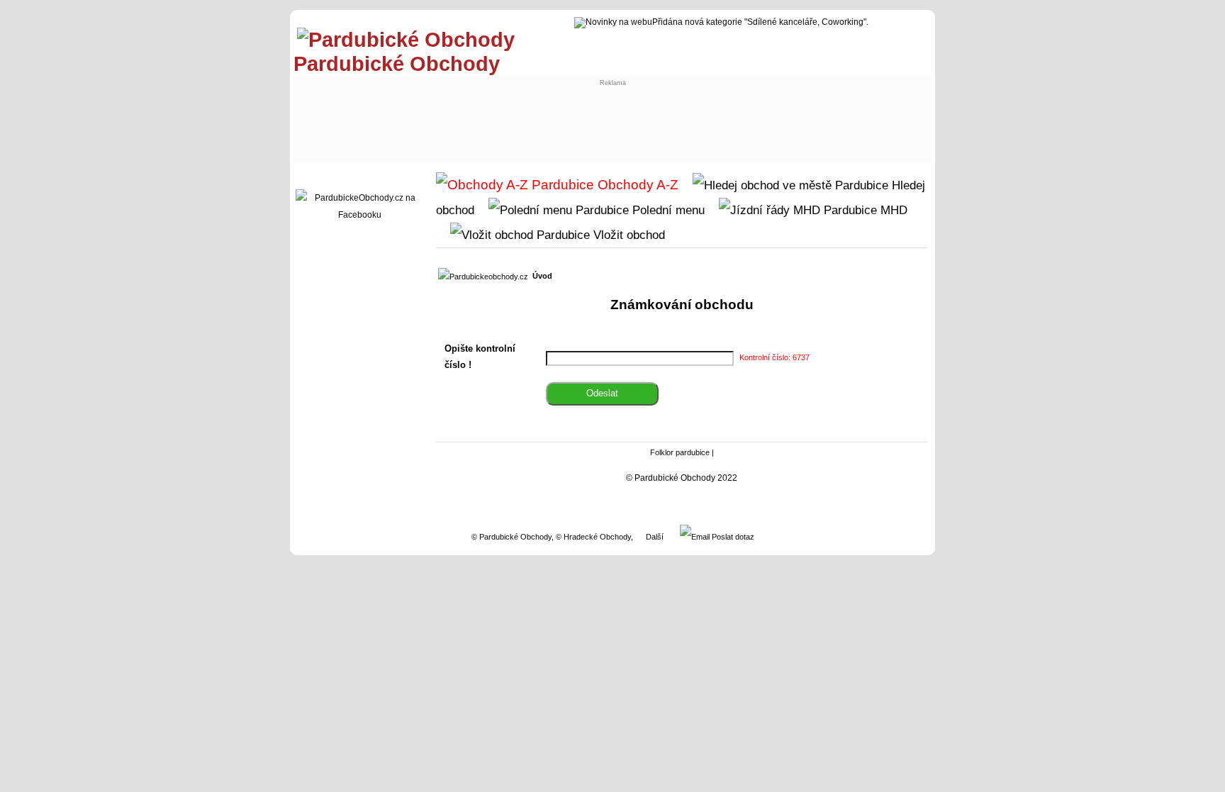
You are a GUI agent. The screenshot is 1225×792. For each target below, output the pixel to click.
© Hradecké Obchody (593, 536)
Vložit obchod (627, 235)
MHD (892, 210)
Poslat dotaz (732, 536)
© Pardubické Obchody (511, 536)
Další (655, 536)
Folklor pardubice (680, 452)
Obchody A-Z (636, 184)
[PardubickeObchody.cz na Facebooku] (359, 215)
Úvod (542, 276)
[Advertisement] (560, 118)
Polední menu (667, 210)
